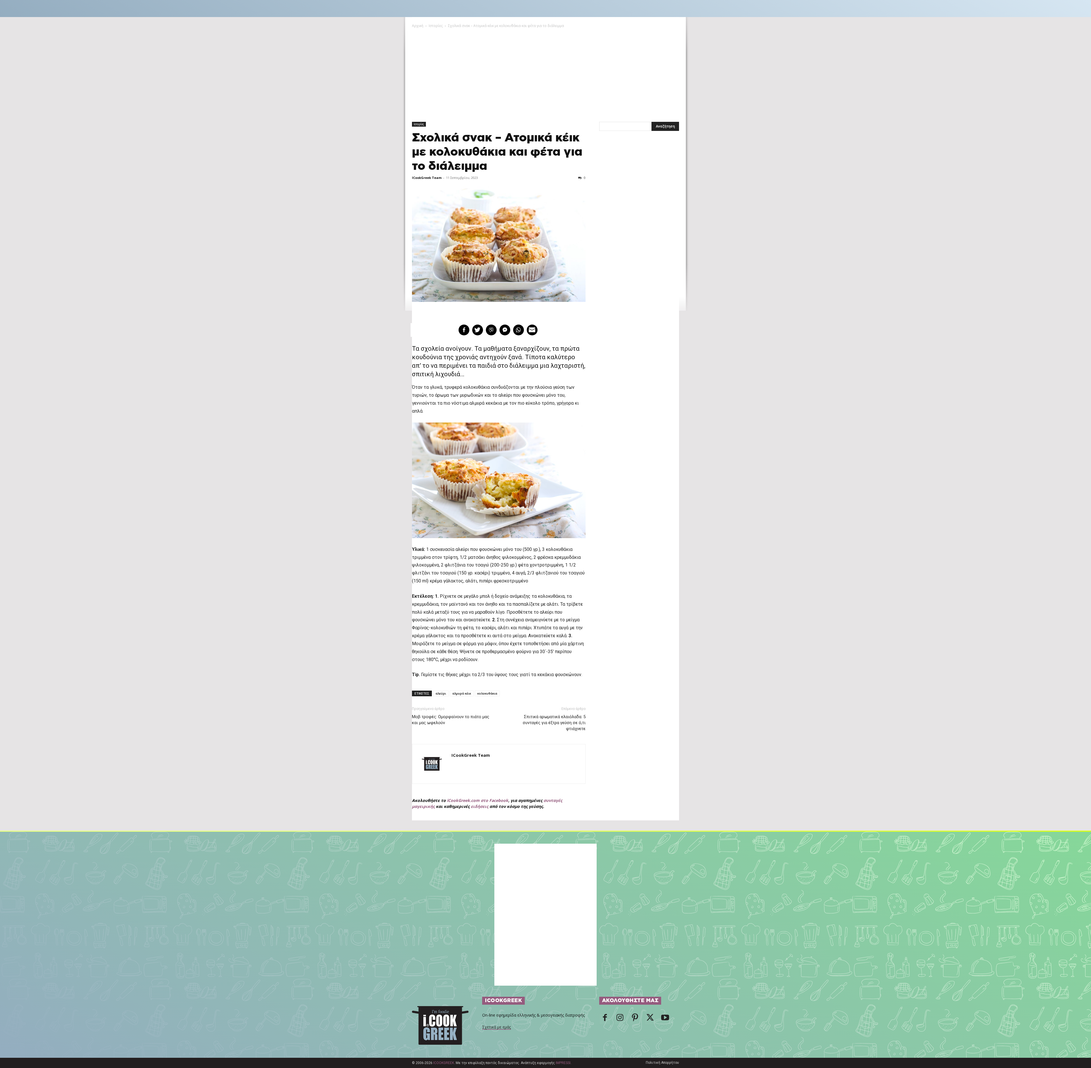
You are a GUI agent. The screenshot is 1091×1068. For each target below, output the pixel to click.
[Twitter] (650, 1019)
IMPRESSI (563, 1063)
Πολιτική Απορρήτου (662, 1063)
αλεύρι (441, 693)
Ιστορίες (436, 25)
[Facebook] (605, 1019)
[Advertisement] (545, 71)
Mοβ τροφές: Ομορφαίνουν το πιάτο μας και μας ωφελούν (450, 719)
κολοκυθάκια (487, 693)
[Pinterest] (635, 1019)
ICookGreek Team (427, 177)
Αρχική (417, 25)
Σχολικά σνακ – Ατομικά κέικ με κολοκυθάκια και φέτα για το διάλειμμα (497, 152)
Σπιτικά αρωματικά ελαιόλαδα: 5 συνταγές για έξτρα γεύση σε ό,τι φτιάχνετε (554, 722)
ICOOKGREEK (443, 1063)
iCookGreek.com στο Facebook (477, 800)
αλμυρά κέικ (461, 693)
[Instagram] (620, 1019)
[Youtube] (665, 1019)
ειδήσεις (479, 806)
